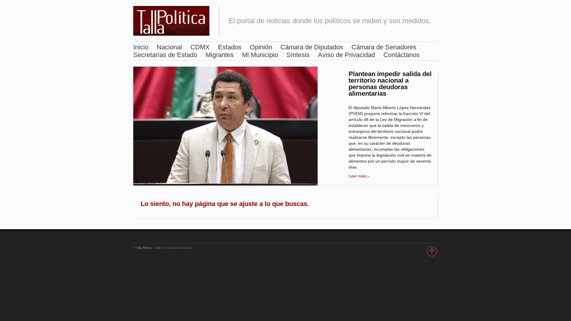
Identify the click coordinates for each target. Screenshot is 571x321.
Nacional (169, 47)
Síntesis (298, 55)
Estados (229, 47)
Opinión (261, 47)
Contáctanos (401, 55)
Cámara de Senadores (384, 47)
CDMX (200, 47)
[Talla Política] (171, 19)
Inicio (140, 47)
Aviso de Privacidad (346, 55)
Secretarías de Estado (165, 55)
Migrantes (220, 55)
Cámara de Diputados (311, 47)
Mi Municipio (260, 55)
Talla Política (144, 247)
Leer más (357, 176)
